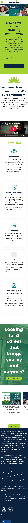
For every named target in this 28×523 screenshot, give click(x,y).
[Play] (2, 135)
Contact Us (7, 494)
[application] (14, 129)
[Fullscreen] (26, 135)
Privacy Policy (17, 494)
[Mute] (23, 135)
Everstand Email (8, 496)
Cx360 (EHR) (13, 498)
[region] (14, 10)
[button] (2, 2)
